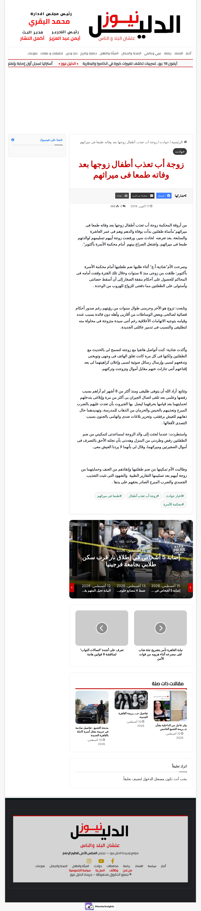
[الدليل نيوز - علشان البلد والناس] (100, 23)
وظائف (114, 870)
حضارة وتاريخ (88, 53)
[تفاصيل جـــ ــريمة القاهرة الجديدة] (131, 700)
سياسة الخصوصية (80, 870)
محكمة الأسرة (173, 504)
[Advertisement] (100, 100)
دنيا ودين (72, 53)
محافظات (112, 866)
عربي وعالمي (153, 53)
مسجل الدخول (153, 779)
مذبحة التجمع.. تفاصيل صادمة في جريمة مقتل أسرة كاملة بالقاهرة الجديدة (92, 731)
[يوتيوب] (101, 861)
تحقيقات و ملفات (51, 53)
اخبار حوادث (174, 496)
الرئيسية (177, 142)
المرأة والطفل (109, 53)
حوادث (164, 142)
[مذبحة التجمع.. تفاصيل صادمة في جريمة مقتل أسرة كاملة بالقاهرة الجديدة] (92, 707)
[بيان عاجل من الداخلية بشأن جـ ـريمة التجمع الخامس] (170, 706)
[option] (131, 559)
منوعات (32, 53)
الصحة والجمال (131, 53)
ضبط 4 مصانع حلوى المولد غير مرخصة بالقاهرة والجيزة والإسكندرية (131, 561)
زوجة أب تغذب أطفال (143, 496)
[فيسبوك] (113, 861)
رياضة (167, 53)
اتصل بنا (100, 870)
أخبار (188, 53)
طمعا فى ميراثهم (108, 496)
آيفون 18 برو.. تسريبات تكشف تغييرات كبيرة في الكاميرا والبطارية (137, 63)
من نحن (127, 870)
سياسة (152, 866)
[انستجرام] (89, 861)
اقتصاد (178, 53)
